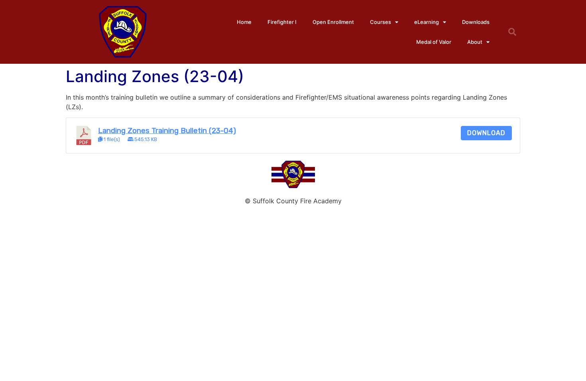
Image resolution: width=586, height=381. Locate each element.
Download (486, 133)
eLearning (426, 22)
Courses (380, 22)
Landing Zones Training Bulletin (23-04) (167, 130)
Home (244, 22)
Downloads (476, 22)
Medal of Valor (433, 42)
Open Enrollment (333, 22)
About (474, 42)
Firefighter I (282, 22)
